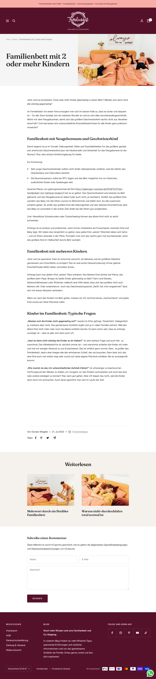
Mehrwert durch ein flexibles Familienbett (47, 513)
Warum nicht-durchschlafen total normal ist (102, 513)
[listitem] (35, 438)
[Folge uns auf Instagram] (120, 633)
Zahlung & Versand (15, 645)
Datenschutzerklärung (17, 640)
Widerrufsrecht (13, 650)
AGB (8, 635)
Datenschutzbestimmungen (46, 548)
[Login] (141, 20)
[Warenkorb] (148, 20)
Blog (57, 640)
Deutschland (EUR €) (17, 669)
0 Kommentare (80, 431)
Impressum (11, 630)
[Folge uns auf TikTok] (146, 633)
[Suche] (13, 20)
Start (8, 39)
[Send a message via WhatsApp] (150, 673)
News (15, 39)
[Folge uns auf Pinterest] (129, 633)
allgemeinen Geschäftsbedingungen (109, 544)
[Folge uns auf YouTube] (137, 633)
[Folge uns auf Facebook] (112, 633)
